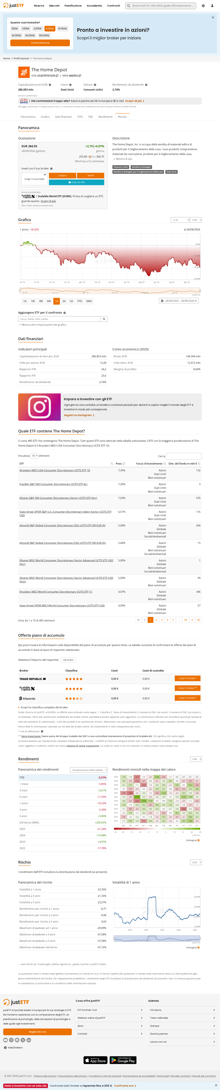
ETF (21, 463)
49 (185, 620)
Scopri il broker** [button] (187, 688)
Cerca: (162, 456)
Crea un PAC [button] (78, 182)
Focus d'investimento (149, 463)
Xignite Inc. (66, 964)
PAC (90, 117)
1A (56, 301)
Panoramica (28, 117)
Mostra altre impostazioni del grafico (44, 324)
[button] (104, 319)
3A (64, 301)
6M (49, 301)
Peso (119, 463)
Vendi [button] (91, 175)
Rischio (122, 117)
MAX (89, 301)
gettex (76, 964)
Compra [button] (62, 175)
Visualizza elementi (33, 455)
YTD (79, 301)
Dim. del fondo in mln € (183, 463)
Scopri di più (48, 201)
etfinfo (55, 964)
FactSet (84, 964)
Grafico (45, 117)
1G (25, 301)
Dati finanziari (63, 117)
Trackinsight (44, 964)
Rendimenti (106, 117)
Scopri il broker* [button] (187, 678)
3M (41, 301)
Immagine (191, 840)
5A (71, 301)
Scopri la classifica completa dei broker (44, 707)
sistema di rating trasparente (83, 745)
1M (33, 301)
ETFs (80, 117)
